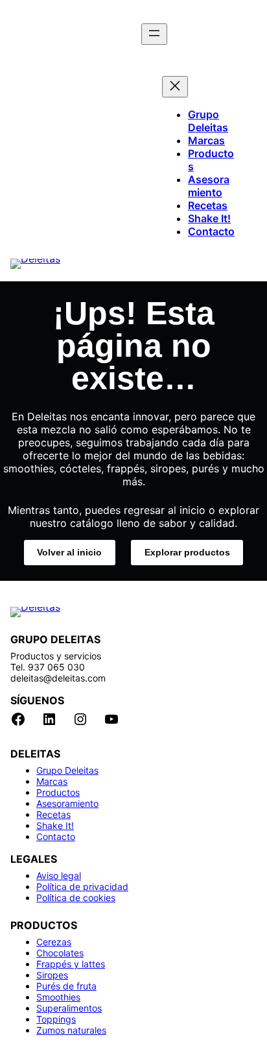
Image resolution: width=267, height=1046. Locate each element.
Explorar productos (187, 552)
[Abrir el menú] (154, 34)
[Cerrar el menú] (175, 86)
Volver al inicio (69, 552)
